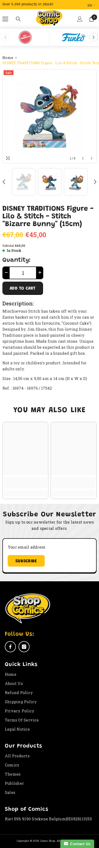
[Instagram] (24, 646)
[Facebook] (10, 646)
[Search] (18, 19)
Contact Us (79, 844)
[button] (80, 21)
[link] (25, 482)
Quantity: (16, 260)
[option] (25, 37)
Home (7, 57)
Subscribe (26, 561)
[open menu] (5, 19)
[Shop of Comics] (25, 37)
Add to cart (22, 288)
